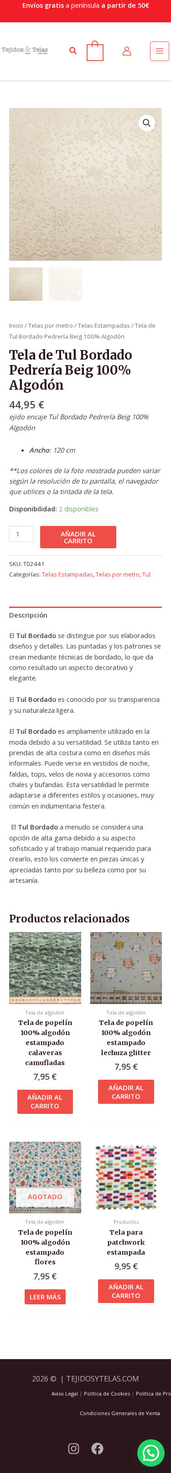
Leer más (45, 1296)
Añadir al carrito (78, 537)
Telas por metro (50, 325)
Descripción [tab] (28, 614)
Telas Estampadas (104, 325)
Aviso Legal (65, 1393)
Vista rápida (45, 995)
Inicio (16, 325)
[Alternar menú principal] (159, 51)
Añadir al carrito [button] (44, 1101)
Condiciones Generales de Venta (120, 1413)
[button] (73, 51)
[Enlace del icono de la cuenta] (127, 51)
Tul (146, 574)
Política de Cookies (107, 1393)
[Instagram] (73, 1448)
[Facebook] (97, 1448)
